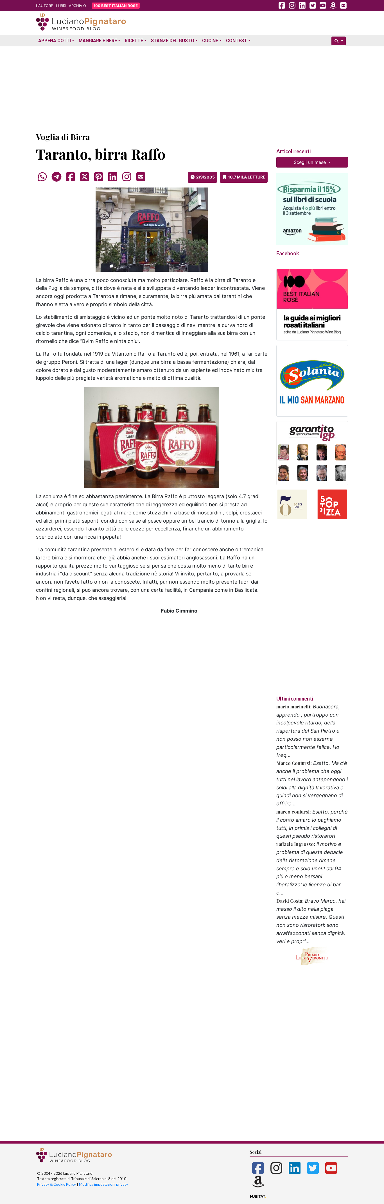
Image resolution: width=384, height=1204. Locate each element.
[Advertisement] (192, 88)
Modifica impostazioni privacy (103, 1184)
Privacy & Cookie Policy (56, 1184)
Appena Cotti (54, 40)
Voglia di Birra (63, 137)
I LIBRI (61, 5)
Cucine (210, 40)
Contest (236, 40)
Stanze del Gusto (172, 40)
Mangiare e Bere (98, 40)
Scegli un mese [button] (310, 162)
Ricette (134, 40)
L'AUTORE (44, 5)
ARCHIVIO (77, 5)
